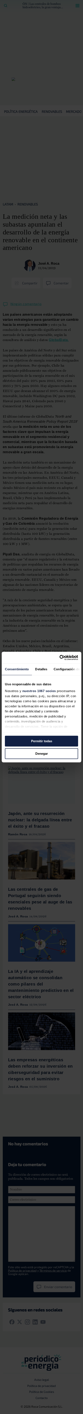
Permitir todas (41, 741)
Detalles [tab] (41, 669)
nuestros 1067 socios (39, 691)
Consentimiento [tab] (17, 669)
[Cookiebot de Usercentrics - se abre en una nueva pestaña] (59, 657)
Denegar (41, 753)
